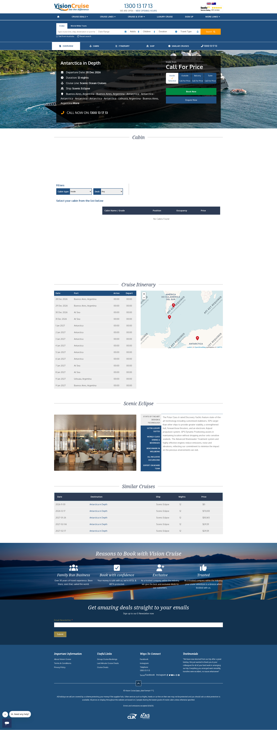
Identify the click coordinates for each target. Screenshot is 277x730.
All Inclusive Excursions (153, 458)
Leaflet (189, 347)
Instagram (144, 663)
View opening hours (146, 11)
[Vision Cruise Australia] (71, 10)
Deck (97, 191)
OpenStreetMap (200, 347)
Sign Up (189, 16)
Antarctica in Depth (98, 504)
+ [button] (144, 293)
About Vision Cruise (62, 659)
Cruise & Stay (135, 16)
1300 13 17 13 (138, 5)
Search (209, 32)
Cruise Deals (79, 16)
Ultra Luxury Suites (153, 429)
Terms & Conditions (62, 663)
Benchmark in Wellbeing (153, 450)
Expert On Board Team (151, 467)
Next (132, 450)
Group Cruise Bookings (107, 659)
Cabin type (63, 191)
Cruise (61, 26)
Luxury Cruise (165, 16)
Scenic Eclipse (81, 88)
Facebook (144, 659)
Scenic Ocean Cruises (93, 83)
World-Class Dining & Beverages (153, 440)
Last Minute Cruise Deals (108, 663)
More (76, 103)
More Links (211, 16)
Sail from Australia (66, 36)
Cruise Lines (107, 16)
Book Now (191, 91)
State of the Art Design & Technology (151, 419)
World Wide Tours (79, 26)
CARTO (219, 347)
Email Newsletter (63, 620)
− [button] (144, 297)
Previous (60, 450)
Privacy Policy (59, 667)
